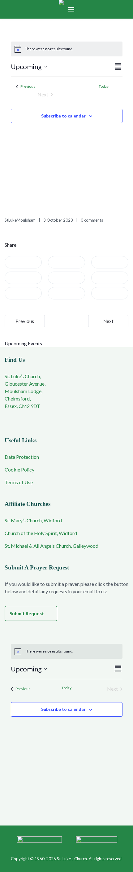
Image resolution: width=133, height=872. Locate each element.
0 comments (92, 220)
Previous (24, 321)
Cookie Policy (19, 469)
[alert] (66, 49)
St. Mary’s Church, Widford (33, 520)
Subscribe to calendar (63, 115)
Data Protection (22, 457)
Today (104, 86)
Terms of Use (19, 482)
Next (108, 321)
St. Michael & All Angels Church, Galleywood (51, 546)
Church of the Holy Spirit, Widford (41, 533)
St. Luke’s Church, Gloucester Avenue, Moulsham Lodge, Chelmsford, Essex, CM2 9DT (25, 391)
